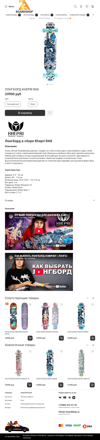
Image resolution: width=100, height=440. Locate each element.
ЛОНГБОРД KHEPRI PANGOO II (17, 379)
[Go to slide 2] (49, 84)
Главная (32, 18)
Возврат (8, 407)
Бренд (30, 99)
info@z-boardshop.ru (69, 412)
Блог (22, 400)
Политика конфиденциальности (33, 407)
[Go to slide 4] (52, 84)
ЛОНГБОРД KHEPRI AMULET (78, 379)
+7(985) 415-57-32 (68, 405)
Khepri (32, 104)
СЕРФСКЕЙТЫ (61, 15)
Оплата (7, 404)
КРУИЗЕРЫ (45, 15)
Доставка (8, 400)
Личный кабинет (27, 397)
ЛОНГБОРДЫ (28, 15)
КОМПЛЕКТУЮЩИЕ (78, 15)
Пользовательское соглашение (32, 404)
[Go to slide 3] (50, 84)
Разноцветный (13, 104)
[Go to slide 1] (47, 84)
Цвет (7, 99)
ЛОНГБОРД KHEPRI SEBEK (78, 332)
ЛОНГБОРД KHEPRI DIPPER (47, 332)
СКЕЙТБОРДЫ (11, 15)
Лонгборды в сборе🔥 (62, 18)
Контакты (8, 397)
